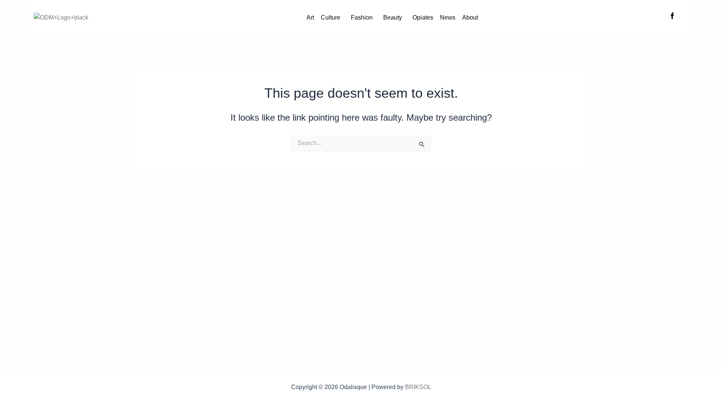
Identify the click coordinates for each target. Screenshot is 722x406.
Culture (330, 17)
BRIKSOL (418, 387)
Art (310, 17)
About (470, 17)
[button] (332, 18)
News (447, 17)
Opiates (423, 17)
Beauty (392, 17)
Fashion (362, 17)
